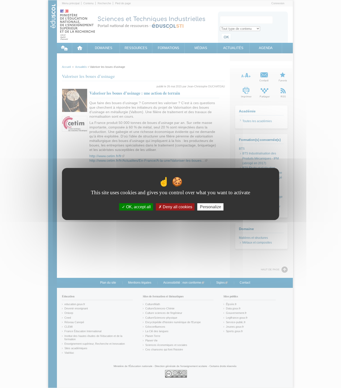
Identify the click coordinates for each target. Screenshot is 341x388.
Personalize (210, 207)
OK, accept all (138, 207)
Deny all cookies (177, 207)
